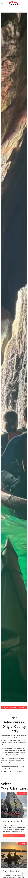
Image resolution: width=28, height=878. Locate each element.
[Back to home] (14, 3)
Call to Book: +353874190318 (15, 708)
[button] (2, 3)
